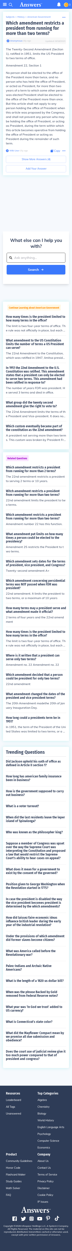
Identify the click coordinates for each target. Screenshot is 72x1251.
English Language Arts (50, 1127)
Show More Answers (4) (36, 159)
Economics (43, 1147)
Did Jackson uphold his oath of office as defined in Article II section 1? (33, 763)
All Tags (10, 1106)
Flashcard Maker (15, 1174)
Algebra (42, 1100)
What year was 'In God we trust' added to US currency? (34, 1009)
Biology (41, 1113)
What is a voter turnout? (22, 806)
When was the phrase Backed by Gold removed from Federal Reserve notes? (32, 994)
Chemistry (43, 1106)
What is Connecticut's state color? (29, 1022)
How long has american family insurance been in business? (33, 778)
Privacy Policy (45, 1181)
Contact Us (44, 1167)
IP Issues (42, 1201)
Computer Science (48, 1140)
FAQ (8, 1195)
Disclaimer (43, 1188)
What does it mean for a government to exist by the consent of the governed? (33, 871)
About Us (43, 1161)
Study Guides (14, 1181)
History (21, 16)
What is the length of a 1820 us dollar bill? (35, 981)
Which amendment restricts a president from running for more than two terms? (35, 28)
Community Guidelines (19, 1161)
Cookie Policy (45, 1195)
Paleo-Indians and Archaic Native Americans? (29, 968)
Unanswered (13, 1113)
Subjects (10, 16)
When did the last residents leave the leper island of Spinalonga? (35, 819)
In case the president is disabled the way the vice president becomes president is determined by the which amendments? (34, 902)
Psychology (44, 1134)
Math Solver (13, 1188)
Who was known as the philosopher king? (34, 832)
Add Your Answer (36, 168)
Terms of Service (47, 1174)
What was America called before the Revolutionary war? (31, 953)
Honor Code (13, 1167)
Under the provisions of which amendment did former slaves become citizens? (35, 938)
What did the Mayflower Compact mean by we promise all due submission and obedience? (35, 1036)
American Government (39, 16)
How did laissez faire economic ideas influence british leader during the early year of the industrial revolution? (33, 921)
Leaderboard (13, 1100)
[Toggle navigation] (5, 4)
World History (45, 1120)
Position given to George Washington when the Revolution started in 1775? (35, 886)
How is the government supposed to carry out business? (35, 793)
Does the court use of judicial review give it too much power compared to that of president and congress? (36, 1055)
